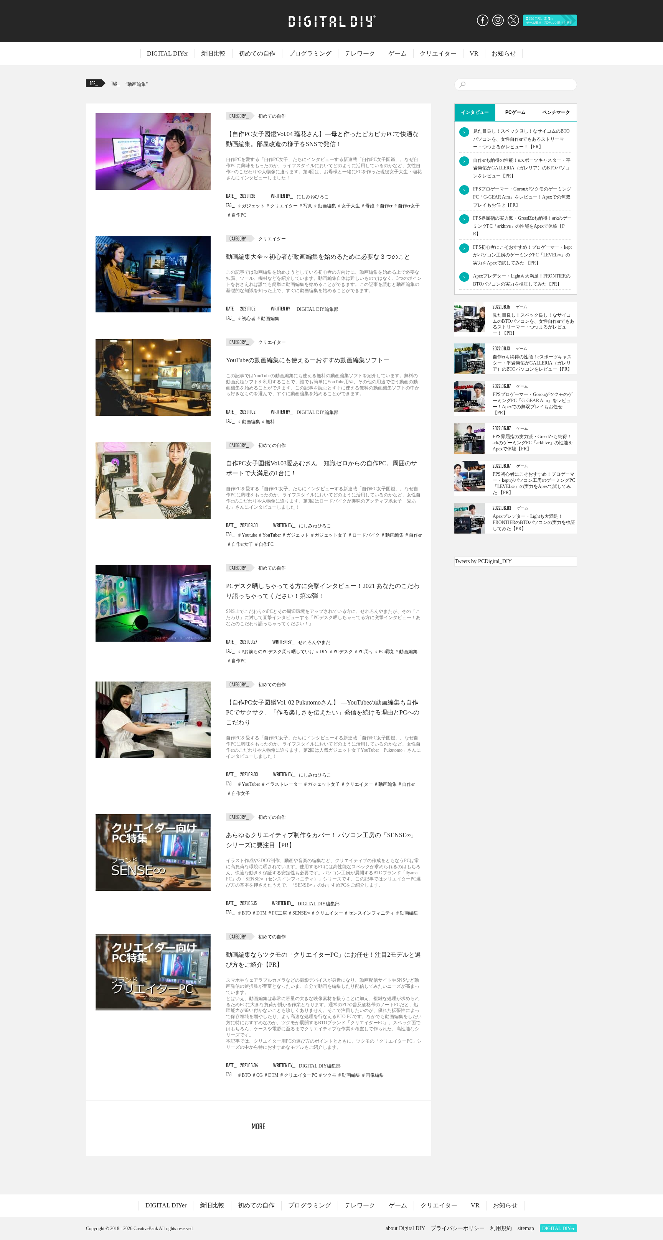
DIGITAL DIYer (167, 53)
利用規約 (501, 1228)
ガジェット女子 (331, 535)
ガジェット (253, 206)
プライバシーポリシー (458, 1228)
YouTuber (271, 535)
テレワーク (360, 53)
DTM (261, 913)
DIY (324, 651)
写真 (307, 206)
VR (474, 53)
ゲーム (397, 53)
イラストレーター (284, 784)
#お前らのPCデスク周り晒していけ (278, 651)
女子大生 (350, 206)
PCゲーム (515, 112)
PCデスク (343, 651)
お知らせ (503, 53)
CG (259, 1075)
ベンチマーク (556, 112)
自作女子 (240, 793)
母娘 (369, 206)
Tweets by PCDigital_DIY (483, 561)
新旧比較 (213, 53)
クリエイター (438, 53)
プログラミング (310, 53)
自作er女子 (409, 206)
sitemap (526, 1228)
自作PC (238, 215)
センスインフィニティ (371, 913)
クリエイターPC (300, 1075)
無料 (270, 421)
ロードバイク (366, 535)
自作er (386, 206)
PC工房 (279, 913)
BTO (246, 913)
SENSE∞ (301, 913)
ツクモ (329, 1075)
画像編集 (375, 1075)
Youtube (249, 535)
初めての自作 (257, 53)
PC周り (365, 651)
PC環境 (386, 651)
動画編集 (136, 84)
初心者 (249, 318)
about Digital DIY (405, 1228)
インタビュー (475, 112)
